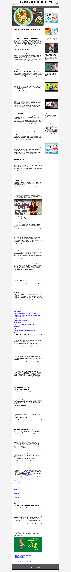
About (29, 566)
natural (25, 561)
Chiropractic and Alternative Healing (20, 556)
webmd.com (17, 295)
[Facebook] (58, 7)
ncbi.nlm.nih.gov (17, 311)
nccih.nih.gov (17, 326)
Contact (31, 566)
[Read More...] (47, 79)
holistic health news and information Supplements (35, 3)
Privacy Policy (41, 566)
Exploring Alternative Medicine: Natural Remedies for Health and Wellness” (51, 74)
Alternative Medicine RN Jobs (19, 557)
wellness (30, 561)
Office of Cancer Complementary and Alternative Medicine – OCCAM (25, 324)
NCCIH (16, 328)
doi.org (15, 318)
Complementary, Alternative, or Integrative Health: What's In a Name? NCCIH (26, 330)
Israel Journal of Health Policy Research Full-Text (22, 320)
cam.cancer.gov (17, 322)
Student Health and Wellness (50, 93)
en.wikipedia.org (19, 298)
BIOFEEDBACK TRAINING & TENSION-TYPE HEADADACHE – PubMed (25, 313)
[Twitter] (55, 7)
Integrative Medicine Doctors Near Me (21, 554)
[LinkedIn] (52, 7)
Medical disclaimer (35, 566)
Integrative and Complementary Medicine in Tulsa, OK (23, 555)
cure (18, 561)
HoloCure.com (38, 567)
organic (27, 561)
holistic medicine (21, 561)
